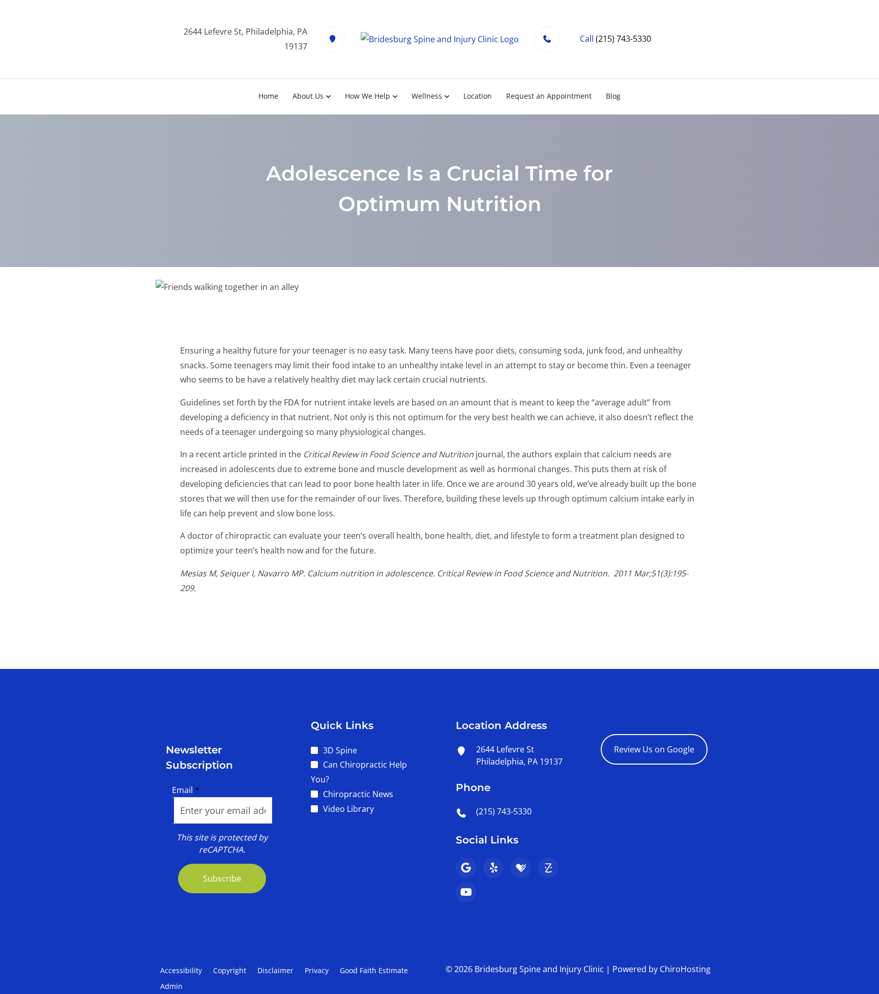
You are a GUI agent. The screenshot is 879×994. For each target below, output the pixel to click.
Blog (613, 96)
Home (268, 96)
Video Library (348, 808)
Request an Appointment (549, 96)
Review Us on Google (654, 749)
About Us (308, 96)
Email (185, 790)
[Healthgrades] (521, 868)
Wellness (427, 96)
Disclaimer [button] (275, 970)
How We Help (367, 96)
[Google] (466, 868)
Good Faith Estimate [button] (374, 970)
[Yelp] (493, 868)
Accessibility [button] (181, 970)
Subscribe (222, 878)
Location (477, 96)
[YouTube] (466, 892)
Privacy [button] (317, 970)
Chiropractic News (358, 794)
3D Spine (340, 750)
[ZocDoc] (548, 868)
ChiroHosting (685, 969)
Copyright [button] (229, 970)
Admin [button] (171, 986)
